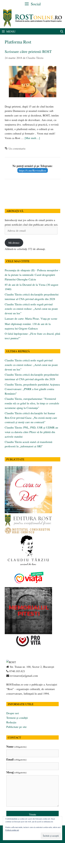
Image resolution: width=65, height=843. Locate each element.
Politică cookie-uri (12, 830)
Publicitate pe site (16, 727)
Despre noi (12, 713)
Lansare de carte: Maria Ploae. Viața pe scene (31, 318)
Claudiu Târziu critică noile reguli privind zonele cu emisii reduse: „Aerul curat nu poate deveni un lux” (31, 308)
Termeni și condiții (17, 718)
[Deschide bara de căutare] (62, 31)
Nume (16, 746)
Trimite (32, 814)
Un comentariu (17, 148)
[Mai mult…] (32, 138)
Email (16, 759)
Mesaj (16, 772)
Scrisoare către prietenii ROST (28, 51)
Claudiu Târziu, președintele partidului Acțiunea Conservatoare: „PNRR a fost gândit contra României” (32, 389)
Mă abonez (13, 242)
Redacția (11, 722)
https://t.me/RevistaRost (32, 170)
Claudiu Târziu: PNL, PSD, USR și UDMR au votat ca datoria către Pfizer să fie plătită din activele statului (31, 432)
